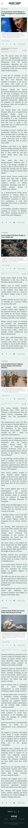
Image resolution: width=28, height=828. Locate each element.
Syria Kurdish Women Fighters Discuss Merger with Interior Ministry (12, 364)
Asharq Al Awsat (6, 39)
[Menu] (1, 3)
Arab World (4, 7)
